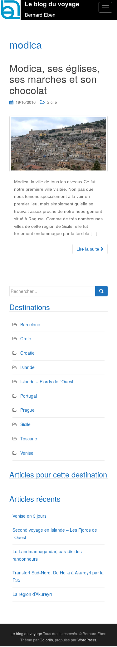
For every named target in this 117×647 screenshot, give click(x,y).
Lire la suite (88, 249)
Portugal (28, 396)
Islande (27, 367)
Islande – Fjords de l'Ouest (46, 381)
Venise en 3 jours (29, 516)
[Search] (101, 291)
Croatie (27, 353)
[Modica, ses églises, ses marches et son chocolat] (58, 144)
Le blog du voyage (26, 633)
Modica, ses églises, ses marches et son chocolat (54, 78)
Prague (27, 410)
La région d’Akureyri (32, 594)
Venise (26, 453)
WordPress (86, 639)
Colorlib (46, 639)
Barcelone (30, 324)
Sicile (52, 102)
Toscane (28, 438)
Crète (25, 338)
